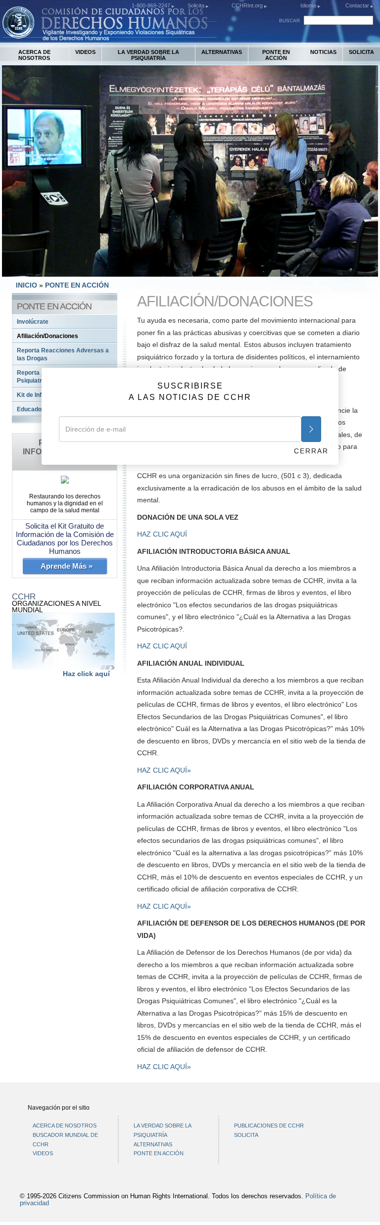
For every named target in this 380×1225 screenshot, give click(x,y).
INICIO (26, 285)
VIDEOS (85, 52)
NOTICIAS (323, 52)
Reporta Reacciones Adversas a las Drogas (63, 354)
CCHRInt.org (248, 5)
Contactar (358, 5)
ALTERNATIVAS (221, 52)
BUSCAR (289, 20)
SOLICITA (361, 52)
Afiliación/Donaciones (47, 336)
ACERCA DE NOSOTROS (34, 55)
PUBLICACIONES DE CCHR (269, 1125)
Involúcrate (32, 321)
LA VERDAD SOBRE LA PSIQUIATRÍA (148, 55)
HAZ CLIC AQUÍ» (164, 770)
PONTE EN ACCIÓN (276, 55)
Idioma (308, 5)
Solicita (197, 5)
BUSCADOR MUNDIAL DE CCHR (65, 1139)
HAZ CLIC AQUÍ (162, 534)
